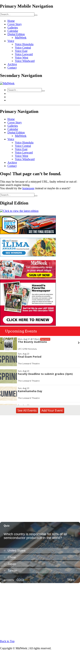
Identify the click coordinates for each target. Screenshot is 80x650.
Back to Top (7, 641)
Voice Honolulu (24, 44)
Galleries (12, 27)
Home (11, 20)
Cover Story (14, 24)
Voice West (21, 57)
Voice (10, 40)
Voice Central (23, 47)
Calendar (12, 30)
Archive (12, 64)
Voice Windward (25, 60)
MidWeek (20, 37)
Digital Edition (16, 34)
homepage (28, 188)
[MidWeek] (7, 83)
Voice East (21, 50)
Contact (12, 67)
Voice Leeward (24, 54)
